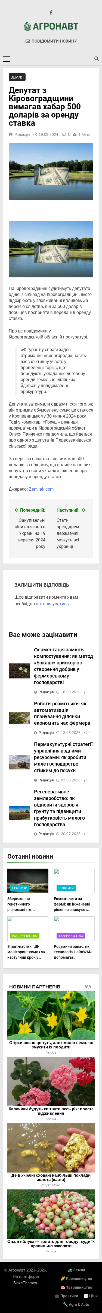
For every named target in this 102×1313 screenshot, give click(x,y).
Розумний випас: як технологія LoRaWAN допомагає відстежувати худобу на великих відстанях (73, 957)
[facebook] (51, 13)
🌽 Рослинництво (76, 1278)
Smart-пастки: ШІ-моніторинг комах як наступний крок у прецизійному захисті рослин (27, 957)
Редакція (22, 134)
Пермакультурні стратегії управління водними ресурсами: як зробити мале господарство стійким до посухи (63, 757)
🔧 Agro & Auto (76, 1304)
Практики (19, 888)
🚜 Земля (76, 1270)
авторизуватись (52, 603)
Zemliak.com (41, 489)
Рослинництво (25, 935)
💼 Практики (66, 1296)
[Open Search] (96, 58)
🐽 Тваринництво (76, 1287)
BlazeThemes (25, 1283)
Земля (17, 77)
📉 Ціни (91, 1296)
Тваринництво (70, 935)
